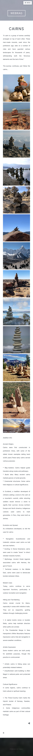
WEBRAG (16, 13)
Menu (28, 2)
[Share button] (29, 723)
